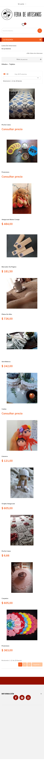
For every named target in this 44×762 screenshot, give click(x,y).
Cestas (4, 409)
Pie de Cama (6, 125)
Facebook (15, 697)
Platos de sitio (7, 314)
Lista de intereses (9, 46)
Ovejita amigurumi (8, 504)
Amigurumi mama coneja (10, 219)
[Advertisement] (22, 732)
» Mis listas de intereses (34, 53)
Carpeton (5, 598)
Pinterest (22, 697)
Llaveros (5, 456)
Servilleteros (6, 361)
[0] (23, 25)
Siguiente (37, 664)
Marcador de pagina (9, 267)
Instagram (28, 697)
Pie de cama (6, 551)
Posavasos (5, 172)
